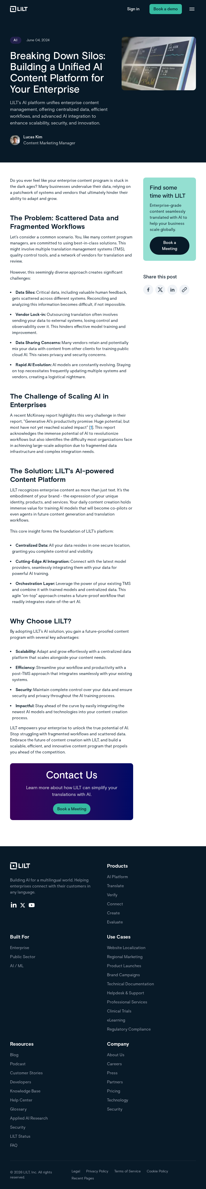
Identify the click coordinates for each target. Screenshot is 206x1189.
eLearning (116, 1020)
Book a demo (165, 9)
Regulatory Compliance (129, 1029)
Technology (117, 1100)
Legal (76, 1171)
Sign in (133, 9)
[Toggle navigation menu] (192, 9)
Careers (114, 1063)
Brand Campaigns (123, 974)
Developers (20, 1082)
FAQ (14, 1145)
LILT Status (20, 1136)
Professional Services (127, 1002)
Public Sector (22, 956)
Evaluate (115, 922)
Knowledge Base (25, 1091)
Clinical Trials (119, 1011)
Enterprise (19, 947)
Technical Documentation (130, 984)
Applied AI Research (29, 1118)
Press (112, 1073)
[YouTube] (31, 904)
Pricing (113, 1091)
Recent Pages (83, 1178)
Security (17, 1127)
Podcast (18, 1063)
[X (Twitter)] (22, 904)
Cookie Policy (157, 1171)
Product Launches (124, 965)
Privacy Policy (97, 1171)
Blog (14, 1054)
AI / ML (17, 965)
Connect (115, 904)
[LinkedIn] (13, 904)
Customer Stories (26, 1073)
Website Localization (126, 947)
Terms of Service (127, 1171)
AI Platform (117, 876)
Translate (115, 885)
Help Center (21, 1100)
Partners (115, 1082)
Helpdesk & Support (125, 993)
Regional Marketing (124, 956)
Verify (112, 895)
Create (113, 913)
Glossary (18, 1109)
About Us (115, 1054)
